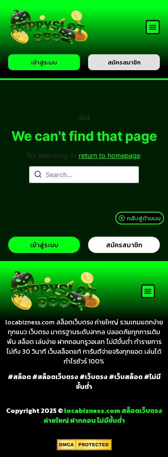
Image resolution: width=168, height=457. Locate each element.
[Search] (38, 175)
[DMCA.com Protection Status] (84, 448)
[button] (153, 27)
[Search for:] (84, 174)
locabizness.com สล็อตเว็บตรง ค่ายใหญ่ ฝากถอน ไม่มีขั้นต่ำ (103, 415)
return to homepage (109, 155)
